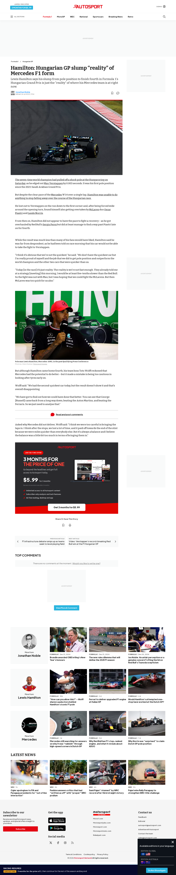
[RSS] (72, 842)
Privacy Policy (102, 854)
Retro (130, 16)
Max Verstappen (53, 183)
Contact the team (145, 834)
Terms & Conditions (74, 854)
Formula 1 (47, 16)
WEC (72, 16)
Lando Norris (35, 213)
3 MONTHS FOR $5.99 (21, 7)
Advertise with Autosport (148, 829)
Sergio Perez (50, 224)
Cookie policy (89, 854)
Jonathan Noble (23, 92)
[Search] (164, 16)
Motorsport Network (83, 858)
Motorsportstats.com (102, 831)
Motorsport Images (40, 364)
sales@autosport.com (147, 838)
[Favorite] (112, 93)
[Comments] (119, 93)
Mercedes (56, 194)
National (84, 16)
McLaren (94, 209)
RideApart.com (99, 835)
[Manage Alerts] (70, 525)
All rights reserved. (100, 858)
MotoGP (61, 16)
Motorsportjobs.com (102, 823)
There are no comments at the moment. (66, 563)
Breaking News (116, 16)
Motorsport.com (100, 827)
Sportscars (98, 16)
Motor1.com (98, 819)
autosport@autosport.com (149, 825)
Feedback (142, 817)
